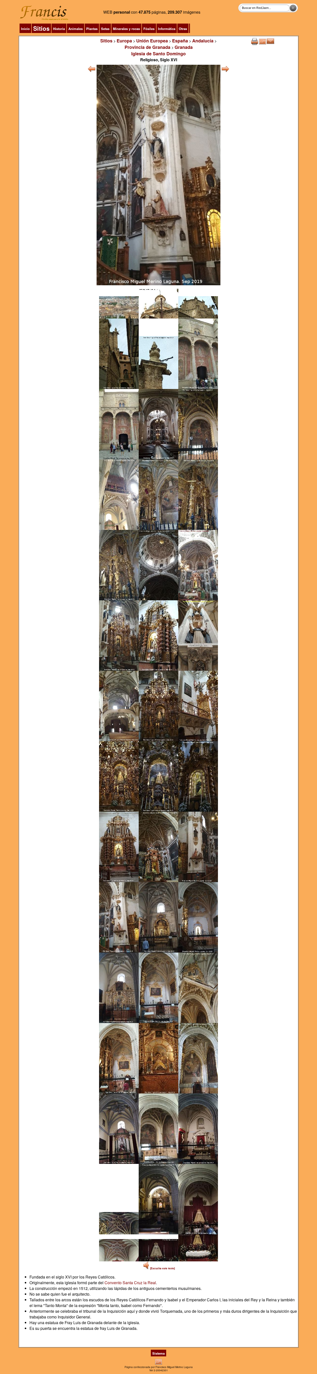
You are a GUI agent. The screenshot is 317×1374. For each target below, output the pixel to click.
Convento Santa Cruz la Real (130, 1282)
